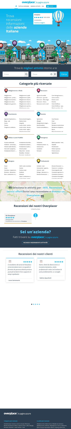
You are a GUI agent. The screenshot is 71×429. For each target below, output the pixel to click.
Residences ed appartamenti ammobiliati (58, 127)
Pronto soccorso (56, 151)
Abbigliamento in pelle (24, 95)
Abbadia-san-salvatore (57, 424)
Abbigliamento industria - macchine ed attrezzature (25, 102)
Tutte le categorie (23, 6)
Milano (52, 427)
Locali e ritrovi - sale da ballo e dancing (25, 125)
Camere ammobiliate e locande (43, 127)
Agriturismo (40, 119)
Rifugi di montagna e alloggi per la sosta (58, 131)
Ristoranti (27, 424)
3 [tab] (35, 304)
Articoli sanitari (23, 148)
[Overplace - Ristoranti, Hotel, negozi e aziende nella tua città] (35, 2)
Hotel (53, 121)
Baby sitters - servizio (24, 151)
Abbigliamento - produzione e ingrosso (10, 97)
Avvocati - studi (40, 170)
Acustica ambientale (9, 142)
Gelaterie (21, 174)
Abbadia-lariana (41, 425)
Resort (53, 129)
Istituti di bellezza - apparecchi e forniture (58, 106)
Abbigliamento (7, 95)
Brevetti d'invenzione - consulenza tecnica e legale (43, 174)
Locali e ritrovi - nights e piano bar (25, 129)
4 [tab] (37, 304)
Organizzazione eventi (24, 131)
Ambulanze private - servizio (43, 144)
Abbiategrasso (53, 425)
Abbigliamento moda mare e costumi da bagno (25, 104)
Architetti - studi (40, 166)
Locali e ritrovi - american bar (25, 178)
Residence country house (58, 125)
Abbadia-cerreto (41, 424)
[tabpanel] (20, 270)
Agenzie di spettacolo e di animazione (10, 119)
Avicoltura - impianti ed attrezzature (10, 170)
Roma (38, 427)
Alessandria (47, 427)
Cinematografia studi (57, 170)
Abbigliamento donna (9, 102)
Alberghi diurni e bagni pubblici (43, 123)
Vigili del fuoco (55, 153)
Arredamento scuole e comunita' (25, 146)
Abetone (47, 425)
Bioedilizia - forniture (24, 153)
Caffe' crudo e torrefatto (25, 166)
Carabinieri (39, 148)
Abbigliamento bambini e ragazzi (10, 99)
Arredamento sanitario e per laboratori (25, 144)
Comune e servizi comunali (18, 424)
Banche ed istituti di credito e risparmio (13, 425)
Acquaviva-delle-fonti (60, 427)
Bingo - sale (7, 121)
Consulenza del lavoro (57, 178)
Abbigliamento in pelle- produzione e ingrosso (25, 97)
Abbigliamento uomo (24, 108)
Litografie (21, 123)
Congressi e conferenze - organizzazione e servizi (10, 127)
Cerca (64, 74)
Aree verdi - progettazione (10, 148)
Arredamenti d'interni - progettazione (10, 151)
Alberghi (39, 121)
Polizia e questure (56, 148)
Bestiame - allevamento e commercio (10, 172)
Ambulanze (39, 142)
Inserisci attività (35, 6)
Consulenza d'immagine (57, 176)
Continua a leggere (39, 22)
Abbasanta (63, 425)
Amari (5, 168)
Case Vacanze (55, 119)
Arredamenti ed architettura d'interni (25, 142)
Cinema (6, 125)
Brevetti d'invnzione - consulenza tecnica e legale (58, 166)
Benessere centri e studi (42, 104)
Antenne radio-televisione (10, 146)
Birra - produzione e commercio (10, 174)
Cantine (21, 168)
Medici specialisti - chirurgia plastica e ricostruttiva (58, 108)
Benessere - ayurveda (42, 97)
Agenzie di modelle (41, 95)
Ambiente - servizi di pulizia (10, 144)
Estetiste (54, 102)
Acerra (59, 425)
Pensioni (54, 123)
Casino (6, 123)
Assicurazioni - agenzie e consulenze (43, 168)
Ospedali (54, 144)
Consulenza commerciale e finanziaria (58, 174)
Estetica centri (55, 99)
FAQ (43, 6)
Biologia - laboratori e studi (43, 172)
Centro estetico (55, 97)
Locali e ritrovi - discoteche (25, 127)
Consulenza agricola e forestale (58, 172)
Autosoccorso (40, 146)
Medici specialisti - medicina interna (58, 142)
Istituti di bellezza (56, 104)
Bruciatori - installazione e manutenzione (25, 155)
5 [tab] (39, 304)
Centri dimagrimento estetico (58, 95)
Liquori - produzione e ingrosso (25, 176)
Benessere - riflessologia (43, 99)
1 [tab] (31, 304)
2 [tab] (33, 304)
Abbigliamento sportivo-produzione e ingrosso (25, 106)
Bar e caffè (26, 425)
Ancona (42, 427)
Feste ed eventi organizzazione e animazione (25, 119)
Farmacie (39, 151)
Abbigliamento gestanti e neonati (10, 104)
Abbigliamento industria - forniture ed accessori (25, 99)
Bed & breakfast (41, 125)
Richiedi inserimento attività (35, 243)
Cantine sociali (22, 170)
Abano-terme (48, 424)
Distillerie (21, 172)
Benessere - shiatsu (41, 102)
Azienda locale (7, 424)
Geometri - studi (13, 427)
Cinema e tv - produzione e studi (58, 168)
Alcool (5, 166)
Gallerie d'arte (22, 121)
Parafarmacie (55, 146)
